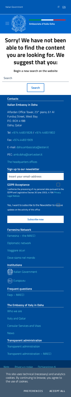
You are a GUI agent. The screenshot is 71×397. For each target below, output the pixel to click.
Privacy (57, 192)
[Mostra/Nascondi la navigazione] (7, 23)
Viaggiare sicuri (16, 250)
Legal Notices (13, 196)
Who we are (14, 311)
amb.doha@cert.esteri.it (27, 154)
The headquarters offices (22, 162)
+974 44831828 (22, 132)
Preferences (33, 391)
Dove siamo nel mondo (21, 257)
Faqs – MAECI (15, 295)
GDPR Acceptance (18, 184)
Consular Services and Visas (24, 325)
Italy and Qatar (16, 318)
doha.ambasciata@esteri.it (33, 147)
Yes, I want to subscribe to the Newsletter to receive (35, 205)
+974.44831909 (23, 140)
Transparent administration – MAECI (29, 353)
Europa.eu (19, 280)
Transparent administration (23, 346)
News (10, 333)
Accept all (57, 391)
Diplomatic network (19, 243)
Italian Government (14, 7)
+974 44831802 (45, 132)
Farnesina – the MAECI (21, 235)
